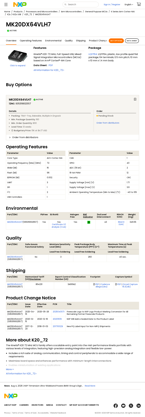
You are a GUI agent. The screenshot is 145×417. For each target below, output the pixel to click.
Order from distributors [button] (25, 137)
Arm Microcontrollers (71, 11)
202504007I (58, 311)
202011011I (57, 319)
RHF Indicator (88, 215)
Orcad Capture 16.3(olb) (130, 285)
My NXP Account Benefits (84, 405)
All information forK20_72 (48, 70)
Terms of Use (17, 413)
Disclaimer (35, 279)
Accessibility (43, 413)
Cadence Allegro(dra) (103, 285)
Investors (37, 405)
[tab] (72, 137)
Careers (24, 405)
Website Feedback (58, 413)
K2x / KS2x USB (14, 14)
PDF (51, 65)
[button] (129, 4)
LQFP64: (93, 54)
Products (18, 11)
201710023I (58, 326)
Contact (61, 405)
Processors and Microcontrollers (41, 11)
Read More (90, 385)
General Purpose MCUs (96, 11)
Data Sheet (132, 41)
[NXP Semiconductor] (19, 4)
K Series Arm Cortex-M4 (123, 11)
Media (49, 405)
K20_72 (28, 14)
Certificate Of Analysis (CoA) (59, 225)
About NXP (10, 405)
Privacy (7, 413)
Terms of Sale (30, 413)
